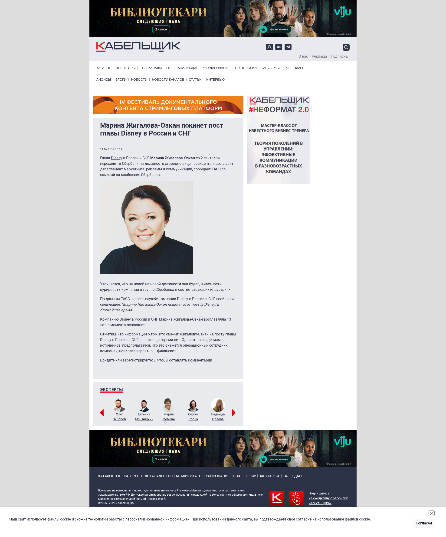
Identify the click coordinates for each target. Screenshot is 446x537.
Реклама (319, 56)
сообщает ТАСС (207, 169)
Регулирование (216, 68)
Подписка (339, 56)
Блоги (120, 79)
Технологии (245, 68)
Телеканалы (151, 68)
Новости (139, 79)
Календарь (294, 68)
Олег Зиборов (119, 416)
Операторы (125, 68)
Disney (116, 158)
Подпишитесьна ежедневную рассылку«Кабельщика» (328, 498)
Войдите (107, 360)
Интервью (215, 79)
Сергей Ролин (193, 416)
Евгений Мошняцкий (144, 416)
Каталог (103, 68)
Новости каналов (168, 79)
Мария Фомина (169, 416)
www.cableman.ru (193, 490)
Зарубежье (271, 68)
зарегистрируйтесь (139, 360)
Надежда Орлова (218, 416)
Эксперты (111, 389)
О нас (303, 56)
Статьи (195, 79)
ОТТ (169, 68)
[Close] (432, 513)
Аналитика (187, 68)
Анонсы (103, 79)
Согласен (424, 523)
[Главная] (138, 47)
